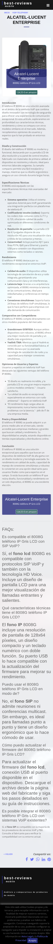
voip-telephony (19, 13)
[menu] (48, 5)
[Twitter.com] (32, 859)
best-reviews (18, 3)
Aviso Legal (27, 936)
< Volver (7, 854)
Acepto (32, 940)
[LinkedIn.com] (43, 859)
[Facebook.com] (27, 859)
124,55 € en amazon (26, 92)
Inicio (6, 13)
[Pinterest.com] (49, 859)
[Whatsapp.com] (38, 859)
